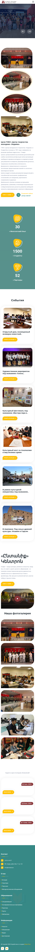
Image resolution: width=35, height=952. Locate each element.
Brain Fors (28, 944)
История (4, 880)
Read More (7, 792)
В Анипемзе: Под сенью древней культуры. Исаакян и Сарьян (17, 530)
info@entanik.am (9, 867)
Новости (4, 926)
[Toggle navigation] (33, 2)
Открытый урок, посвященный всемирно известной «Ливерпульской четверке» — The (17, 333)
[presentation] (23, 31)
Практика (5, 908)
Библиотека (5, 914)
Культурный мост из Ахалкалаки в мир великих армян (17, 451)
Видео (4, 933)
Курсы (4, 911)
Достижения (6, 936)
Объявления (6, 929)
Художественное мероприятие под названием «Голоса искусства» (16, 372)
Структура (5, 883)
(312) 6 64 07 (26, 196)
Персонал (5, 886)
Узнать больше (9, 339)
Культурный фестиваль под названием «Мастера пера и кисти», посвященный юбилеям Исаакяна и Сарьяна (17, 412)
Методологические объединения (12, 889)
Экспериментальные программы (12, 905)
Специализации (7, 901)
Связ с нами (7, 194)
